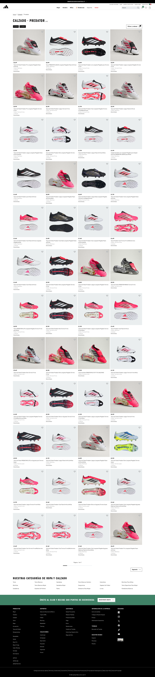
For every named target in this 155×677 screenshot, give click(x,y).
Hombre (65, 7)
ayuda (121, 4)
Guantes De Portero (40, 588)
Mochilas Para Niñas (127, 582)
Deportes (89, 7)
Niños (71, 7)
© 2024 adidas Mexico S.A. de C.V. (77, 674)
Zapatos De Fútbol (105, 585)
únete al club (145, 4)
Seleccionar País (107, 670)
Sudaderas (16, 588)
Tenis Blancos (39, 582)
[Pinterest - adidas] (130, 625)
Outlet (96, 7)
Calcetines (103, 582)
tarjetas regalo (138, 4)
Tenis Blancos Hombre (84, 582)
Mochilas (15, 585)
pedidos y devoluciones (128, 4)
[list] (69, 26)
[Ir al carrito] (150, 8)
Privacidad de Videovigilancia (94, 670)
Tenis (14, 582)
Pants (58, 588)
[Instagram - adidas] (130, 617)
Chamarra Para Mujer (84, 588)
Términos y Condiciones (54, 670)
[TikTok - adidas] (130, 630)
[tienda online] (5, 7)
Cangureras (81, 585)
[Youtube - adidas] (130, 634)
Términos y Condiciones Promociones (77, 670)
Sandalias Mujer (61, 585)
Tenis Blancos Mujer (40, 585)
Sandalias (59, 582)
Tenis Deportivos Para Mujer (130, 585)
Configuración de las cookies (41, 670)
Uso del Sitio (64, 670)
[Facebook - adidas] (130, 612)
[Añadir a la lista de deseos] (42, 32)
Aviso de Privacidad (116, 670)
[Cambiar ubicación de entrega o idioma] (150, 4)
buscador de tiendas (114, 4)
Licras (101, 588)
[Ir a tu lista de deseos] (146, 8)
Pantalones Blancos (127, 588)
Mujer (58, 7)
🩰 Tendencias (80, 7)
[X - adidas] (130, 621)
